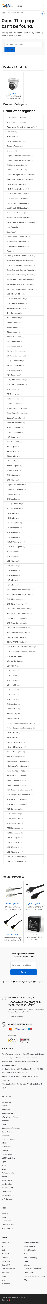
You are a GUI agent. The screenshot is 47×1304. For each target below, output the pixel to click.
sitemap (27, 1265)
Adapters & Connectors (16, 117)
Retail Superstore (30, 1250)
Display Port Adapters (15, 485)
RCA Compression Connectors (18, 790)
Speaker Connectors (14, 418)
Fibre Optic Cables (8, 1139)
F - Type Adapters (14, 504)
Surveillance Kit (7, 1188)
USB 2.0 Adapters (13, 838)
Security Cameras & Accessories (19, 256)
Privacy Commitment (32, 1243)
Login (4, 1280)
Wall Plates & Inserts (14, 308)
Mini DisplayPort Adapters (17, 761)
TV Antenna (6, 1192)
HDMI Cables (6, 1147)
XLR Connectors (13, 437)
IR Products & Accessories (17, 194)
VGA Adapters (12, 571)
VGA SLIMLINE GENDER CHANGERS (20, 647)
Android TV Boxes (8, 1113)
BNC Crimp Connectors (15, 599)
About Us (5, 1243)
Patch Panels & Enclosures (17, 237)
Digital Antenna (7, 1132)
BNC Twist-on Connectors (17, 628)
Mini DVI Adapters (14, 714)
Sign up (23, 972)
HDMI (4, 1143)
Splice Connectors (14, 428)
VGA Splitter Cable (14, 656)
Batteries (10, 132)
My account (6, 1284)
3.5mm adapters (13, 466)
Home (4, 1276)
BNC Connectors (13, 342)
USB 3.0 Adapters (13, 847)
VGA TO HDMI (12, 676)
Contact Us (6, 1265)
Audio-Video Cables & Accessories (20, 127)
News (4, 1169)
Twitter (18, 982)
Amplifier (5, 1106)
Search (10, 49)
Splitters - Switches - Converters (19, 265)
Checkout (5, 1254)
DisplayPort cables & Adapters (18, 156)
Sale (25, 1254)
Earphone (5, 1136)
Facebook (8, 982)
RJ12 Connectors (13, 819)
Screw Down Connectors (16, 408)
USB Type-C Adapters (15, 857)
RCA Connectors (13, 370)
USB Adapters (12, 561)
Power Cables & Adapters (16, 242)
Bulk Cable (11, 137)
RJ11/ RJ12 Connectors (16, 380)
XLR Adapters (12, 580)
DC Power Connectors (15, 351)
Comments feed (8, 1225)
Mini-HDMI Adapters (14, 752)
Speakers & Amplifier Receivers (18, 261)
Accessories (6, 1102)
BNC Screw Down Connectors (18, 609)
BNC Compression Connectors (18, 590)
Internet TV (6, 1151)
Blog (3, 1246)
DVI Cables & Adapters (15, 165)
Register (5, 1213)
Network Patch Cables (15, 213)
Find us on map (17, 1017)
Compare (5, 1258)
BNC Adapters (12, 475)
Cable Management (14, 141)
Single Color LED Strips (15, 780)
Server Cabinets (8, 1180)
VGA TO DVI (11, 666)
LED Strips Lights (8, 1158)
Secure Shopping (30, 1258)
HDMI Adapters (13, 513)
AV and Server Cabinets (10, 1117)
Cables (4, 1124)
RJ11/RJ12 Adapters (14, 542)
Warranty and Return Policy (34, 1276)
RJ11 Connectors (13, 809)
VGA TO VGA (12, 695)
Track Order (28, 1273)
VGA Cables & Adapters (16, 299)
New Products (12, 227)
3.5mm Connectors (14, 332)
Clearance (10, 151)
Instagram (39, 982)
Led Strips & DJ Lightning (17, 203)
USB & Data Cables (14, 294)
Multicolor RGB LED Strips (17, 771)
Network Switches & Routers (18, 218)
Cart (3, 1250)
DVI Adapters (12, 494)
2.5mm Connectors (14, 323)
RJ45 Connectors (13, 399)
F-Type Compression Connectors (19, 723)
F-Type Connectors (14, 361)
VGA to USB (11, 685)
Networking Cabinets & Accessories (20, 222)
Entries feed (6, 1221)
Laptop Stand (7, 1154)
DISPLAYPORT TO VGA (15, 637)
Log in (4, 1217)
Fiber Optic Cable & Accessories (19, 179)
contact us (6, 1261)
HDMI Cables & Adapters (16, 184)
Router (9, 251)
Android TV (6, 1110)
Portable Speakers (8, 1173)
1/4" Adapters (12, 447)
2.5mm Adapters (13, 456)
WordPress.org (7, 1228)
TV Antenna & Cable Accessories (19, 280)
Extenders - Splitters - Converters (20, 175)
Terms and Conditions (32, 1269)
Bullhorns (5, 1121)
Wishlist (27, 1280)
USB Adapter (6, 1195)
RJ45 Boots (11, 389)
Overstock (11, 232)
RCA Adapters (12, 532)
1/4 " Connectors (13, 313)
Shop (26, 1261)
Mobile (4, 1165)
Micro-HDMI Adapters (15, 742)
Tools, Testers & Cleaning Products (20, 270)
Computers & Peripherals (11, 1128)
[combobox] (23, 12)
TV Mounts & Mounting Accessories (20, 289)
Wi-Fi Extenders (8, 1199)
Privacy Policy (29, 1246)
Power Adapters (13, 523)
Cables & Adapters (14, 146)
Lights (4, 1162)
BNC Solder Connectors (16, 618)
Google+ (29, 982)
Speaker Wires (7, 1184)
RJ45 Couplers (12, 551)
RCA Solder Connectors (16, 799)
